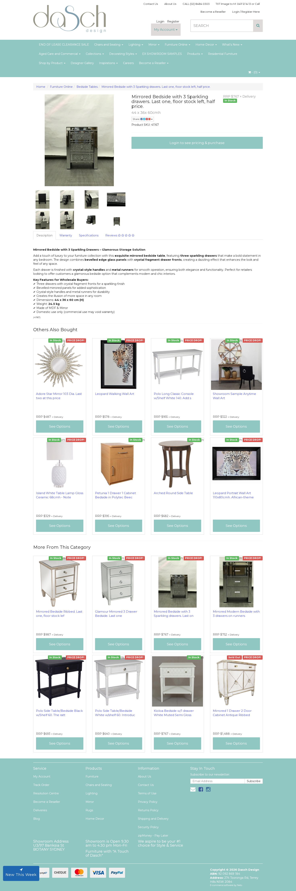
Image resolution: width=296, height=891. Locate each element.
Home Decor (205, 44)
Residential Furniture (222, 54)
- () (254, 72)
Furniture (92, 776)
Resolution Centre (46, 793)
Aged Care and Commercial (59, 54)
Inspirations (107, 63)
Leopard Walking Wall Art (114, 394)
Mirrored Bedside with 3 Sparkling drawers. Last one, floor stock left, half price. (155, 87)
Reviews (111, 235)
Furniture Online (176, 44)
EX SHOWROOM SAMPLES (162, 54)
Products (194, 54)
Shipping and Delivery (153, 818)
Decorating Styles (122, 54)
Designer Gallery (82, 63)
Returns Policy (148, 810)
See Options (59, 426)
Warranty (65, 235)
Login (160, 21)
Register (173, 21)
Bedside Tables (87, 87)
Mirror (152, 44)
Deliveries (40, 810)
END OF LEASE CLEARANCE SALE (64, 44)
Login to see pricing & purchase (197, 143)
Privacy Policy (147, 802)
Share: (137, 119)
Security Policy (148, 827)
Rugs (89, 810)
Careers (128, 63)
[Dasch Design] (69, 17)
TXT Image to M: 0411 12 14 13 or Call (238, 3)
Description (44, 235)
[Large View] (42, 199)
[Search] (258, 25)
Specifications (88, 235)
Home (40, 87)
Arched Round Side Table (173, 493)
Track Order (41, 785)
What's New (231, 44)
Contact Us (150, 3)
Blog (36, 818)
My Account (165, 30)
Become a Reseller (213, 11)
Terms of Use (147, 793)
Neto (239, 885)
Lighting (134, 44)
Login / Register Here (246, 11)
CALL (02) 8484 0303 (196, 3)
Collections (94, 54)
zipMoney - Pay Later (153, 835)
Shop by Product (51, 63)
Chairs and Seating (107, 44)
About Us (170, 3)
